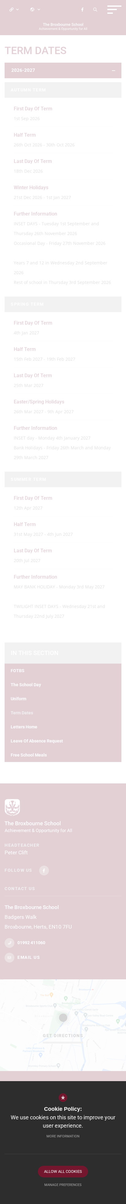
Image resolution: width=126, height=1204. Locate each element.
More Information (63, 1136)
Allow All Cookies (63, 1171)
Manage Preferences (63, 1185)
